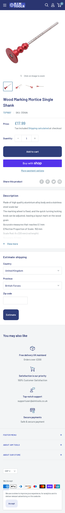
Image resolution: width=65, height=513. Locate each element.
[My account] (52, 5)
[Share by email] (59, 181)
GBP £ (7, 471)
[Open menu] (4, 5)
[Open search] (46, 5)
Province (7, 278)
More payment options (32, 170)
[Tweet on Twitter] (53, 181)
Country (7, 263)
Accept (11, 503)
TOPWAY (7, 112)
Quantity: (8, 138)
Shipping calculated (38, 128)
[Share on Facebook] (41, 181)
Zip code (7, 293)
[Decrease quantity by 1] (18, 138)
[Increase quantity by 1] (35, 138)
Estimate (11, 314)
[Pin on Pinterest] (47, 181)
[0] (59, 5)
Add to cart (32, 151)
